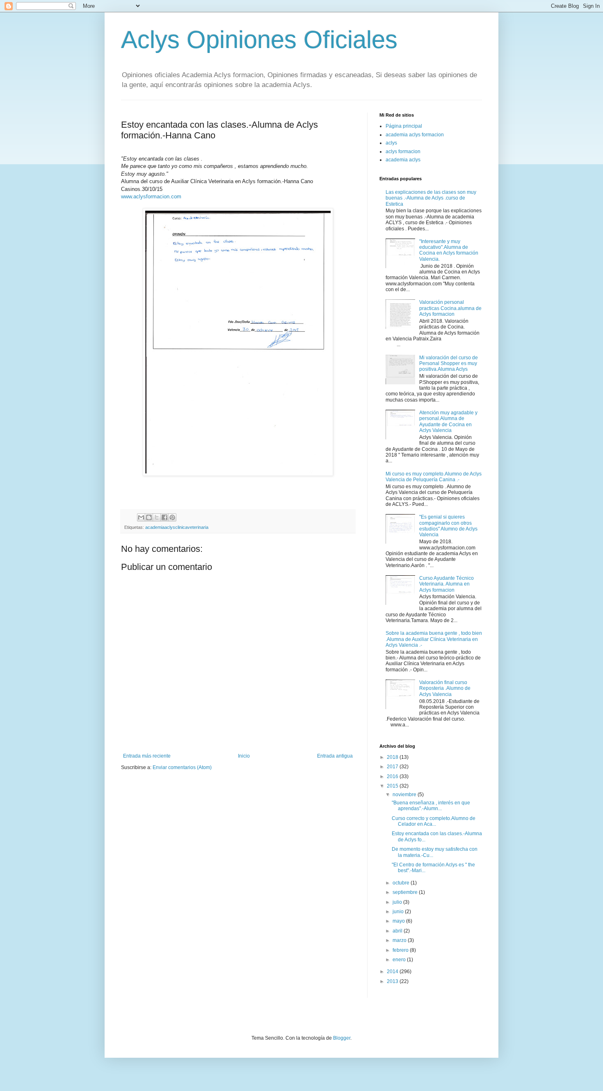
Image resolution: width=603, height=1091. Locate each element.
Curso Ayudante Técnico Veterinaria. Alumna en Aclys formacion (446, 584)
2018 (393, 757)
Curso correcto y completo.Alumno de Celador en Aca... (433, 821)
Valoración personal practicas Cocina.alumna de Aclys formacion (450, 308)
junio (399, 911)
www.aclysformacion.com (151, 196)
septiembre (406, 892)
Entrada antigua (335, 756)
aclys (391, 143)
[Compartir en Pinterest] (172, 517)
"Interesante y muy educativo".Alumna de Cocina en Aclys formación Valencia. (448, 250)
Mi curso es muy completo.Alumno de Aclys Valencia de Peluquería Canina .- (434, 476)
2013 (393, 981)
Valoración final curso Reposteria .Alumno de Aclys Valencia (445, 688)
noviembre (405, 794)
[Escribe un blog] (149, 517)
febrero (401, 950)
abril (398, 931)
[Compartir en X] (157, 517)
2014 (393, 971)
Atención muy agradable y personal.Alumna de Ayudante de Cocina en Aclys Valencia (448, 421)
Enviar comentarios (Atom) (182, 767)
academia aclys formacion (415, 135)
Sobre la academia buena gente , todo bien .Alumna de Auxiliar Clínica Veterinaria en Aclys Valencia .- (434, 639)
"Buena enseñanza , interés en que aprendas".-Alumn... (431, 805)
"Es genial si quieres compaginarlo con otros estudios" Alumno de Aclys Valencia (448, 525)
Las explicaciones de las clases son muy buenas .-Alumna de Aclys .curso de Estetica (431, 198)
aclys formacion (403, 151)
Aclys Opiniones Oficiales (259, 39)
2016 (393, 776)
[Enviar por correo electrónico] (141, 517)
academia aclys (403, 160)
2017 (393, 766)
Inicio (244, 756)
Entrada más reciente (147, 756)
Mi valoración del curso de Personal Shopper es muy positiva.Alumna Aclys (448, 363)
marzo (400, 940)
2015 (393, 786)
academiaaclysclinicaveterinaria (176, 527)
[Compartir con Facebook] (164, 517)
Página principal (404, 126)
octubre (402, 883)
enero (400, 959)
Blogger (341, 1038)
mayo (399, 921)
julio (398, 902)
